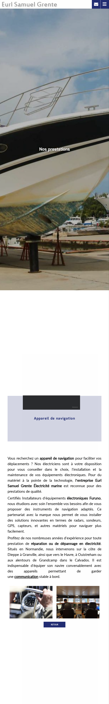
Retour (54, 624)
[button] (104, 4)
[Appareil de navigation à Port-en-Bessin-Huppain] (31, 602)
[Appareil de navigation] (77, 602)
